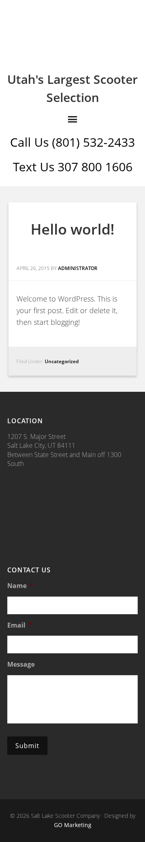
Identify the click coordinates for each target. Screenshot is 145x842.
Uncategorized (62, 361)
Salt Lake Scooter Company (72, 33)
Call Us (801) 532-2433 (72, 142)
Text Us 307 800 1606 (73, 166)
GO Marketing (72, 825)
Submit (27, 745)
